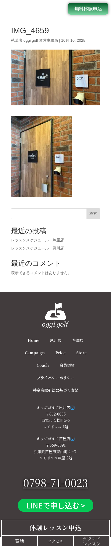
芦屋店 (78, 340)
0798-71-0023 (55, 482)
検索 (93, 213)
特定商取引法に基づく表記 (55, 390)
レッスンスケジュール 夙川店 (37, 248)
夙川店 (55, 340)
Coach (43, 365)
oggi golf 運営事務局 (40, 40)
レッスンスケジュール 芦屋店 (37, 240)
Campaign (35, 352)
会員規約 (67, 365)
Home (33, 340)
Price (60, 352)
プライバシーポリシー (55, 377)
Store (81, 352)
